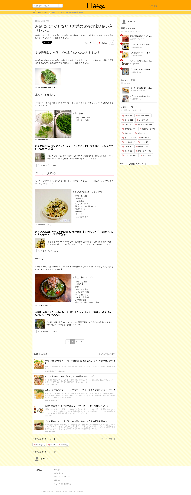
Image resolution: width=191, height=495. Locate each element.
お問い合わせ (59, 473)
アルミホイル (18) (144, 151)
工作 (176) (128, 124)
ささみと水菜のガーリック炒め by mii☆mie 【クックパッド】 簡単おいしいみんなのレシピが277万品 (74, 233)
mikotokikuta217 (50, 371)
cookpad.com (43, 139)
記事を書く (153, 6)
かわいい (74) (143, 146)
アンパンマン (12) (130, 155)
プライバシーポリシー (62, 476)
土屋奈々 (133, 39)
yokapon (44, 458)
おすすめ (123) (129, 142)
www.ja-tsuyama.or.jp (46, 87)
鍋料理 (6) (64, 444)
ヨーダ (47, 384)
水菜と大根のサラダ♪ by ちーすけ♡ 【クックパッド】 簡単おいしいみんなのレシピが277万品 (73, 313)
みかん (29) (128, 151)
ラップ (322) (128, 120)
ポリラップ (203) (144, 115)
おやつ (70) (144, 142)
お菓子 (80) (128, 146)
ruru (46, 400)
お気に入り (104, 43)
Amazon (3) (145, 137)
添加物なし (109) (130, 129)
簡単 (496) (128, 133)
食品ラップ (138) (143, 133)
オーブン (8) (146, 155)
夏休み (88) (128, 115)
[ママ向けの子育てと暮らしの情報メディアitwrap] (95, 6)
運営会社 (57, 469)
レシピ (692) (40, 444)
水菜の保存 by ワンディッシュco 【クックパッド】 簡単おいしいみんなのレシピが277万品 (74, 147)
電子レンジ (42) (130, 137)
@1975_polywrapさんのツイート (133, 163)
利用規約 (57, 480)
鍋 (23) (52, 444)
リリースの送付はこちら (62, 484)
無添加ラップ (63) (148, 129)
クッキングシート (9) (144, 124)
